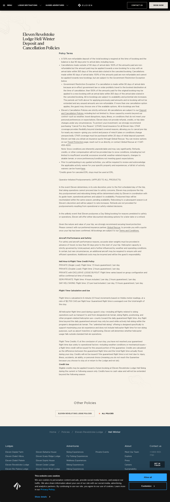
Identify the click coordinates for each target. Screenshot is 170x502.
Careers (128, 465)
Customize (146, 486)
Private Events (102, 452)
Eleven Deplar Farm (14, 452)
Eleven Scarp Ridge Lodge (48, 456)
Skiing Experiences (75, 452)
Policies (65, 432)
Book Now (158, 5)
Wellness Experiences (76, 460)
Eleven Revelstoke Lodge (89, 432)
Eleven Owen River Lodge (48, 469)
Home (53, 432)
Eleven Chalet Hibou (14, 456)
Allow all (148, 477)
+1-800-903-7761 (155, 453)
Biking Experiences (75, 465)
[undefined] (85, 5)
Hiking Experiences (75, 469)
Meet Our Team (132, 452)
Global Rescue (113, 227)
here (83, 169)
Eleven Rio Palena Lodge (16, 469)
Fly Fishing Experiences (77, 456)
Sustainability (131, 469)
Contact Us (137, 5)
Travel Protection (75, 142)
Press (127, 460)
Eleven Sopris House (45, 460)
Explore (128, 456)
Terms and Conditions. (129, 231)
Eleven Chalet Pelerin (15, 460)
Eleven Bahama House (46, 452)
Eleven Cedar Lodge (45, 465)
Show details (41, 497)
